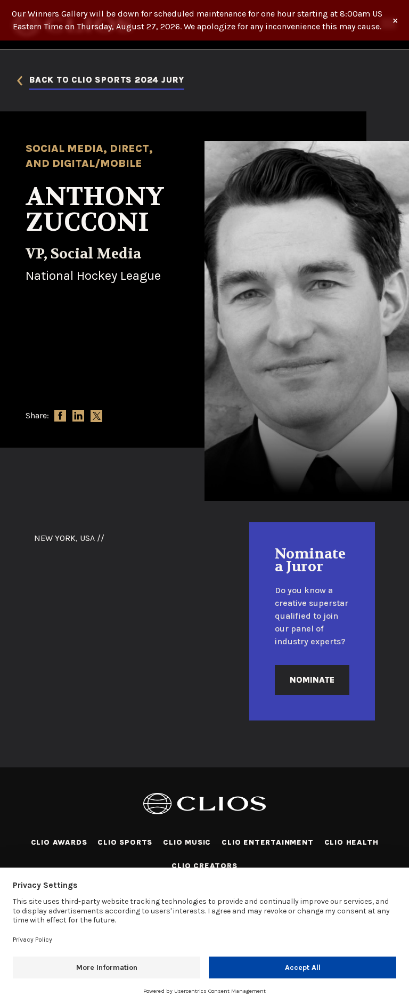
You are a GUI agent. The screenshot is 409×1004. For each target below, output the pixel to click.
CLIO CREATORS (204, 865)
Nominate (312, 680)
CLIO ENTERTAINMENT (267, 842)
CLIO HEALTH (351, 842)
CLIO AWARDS (59, 842)
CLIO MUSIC (187, 842)
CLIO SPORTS (124, 842)
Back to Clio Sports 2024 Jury (106, 80)
